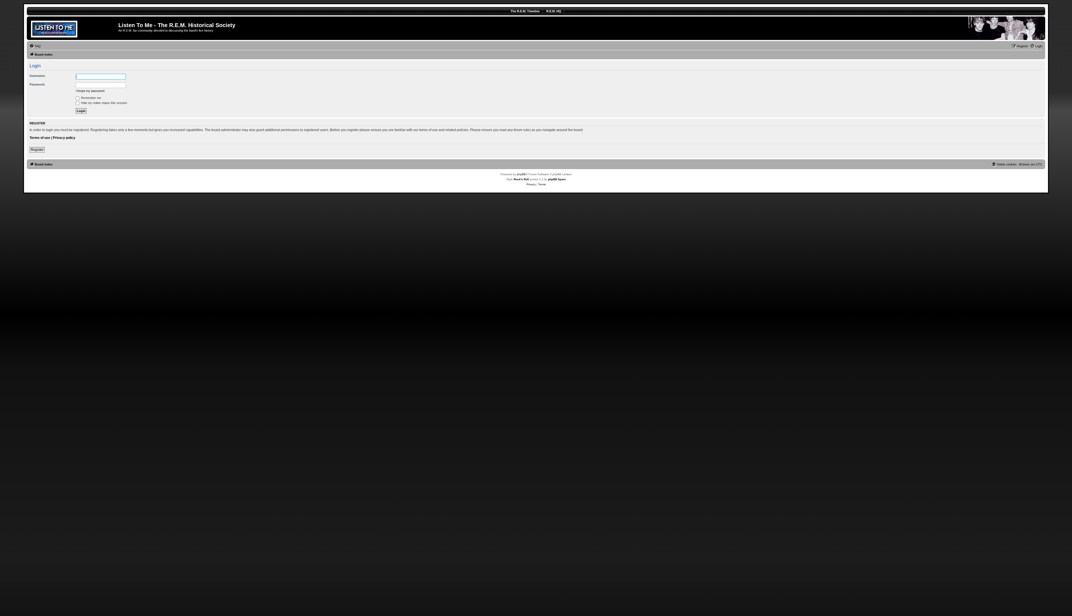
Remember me (90, 97)
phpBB (521, 174)
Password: (37, 84)
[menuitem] (35, 46)
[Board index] (73, 28)
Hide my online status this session (103, 103)
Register (37, 150)
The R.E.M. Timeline (525, 11)
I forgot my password (90, 91)
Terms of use (40, 138)
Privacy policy (64, 138)
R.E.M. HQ (553, 11)
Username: (38, 75)
